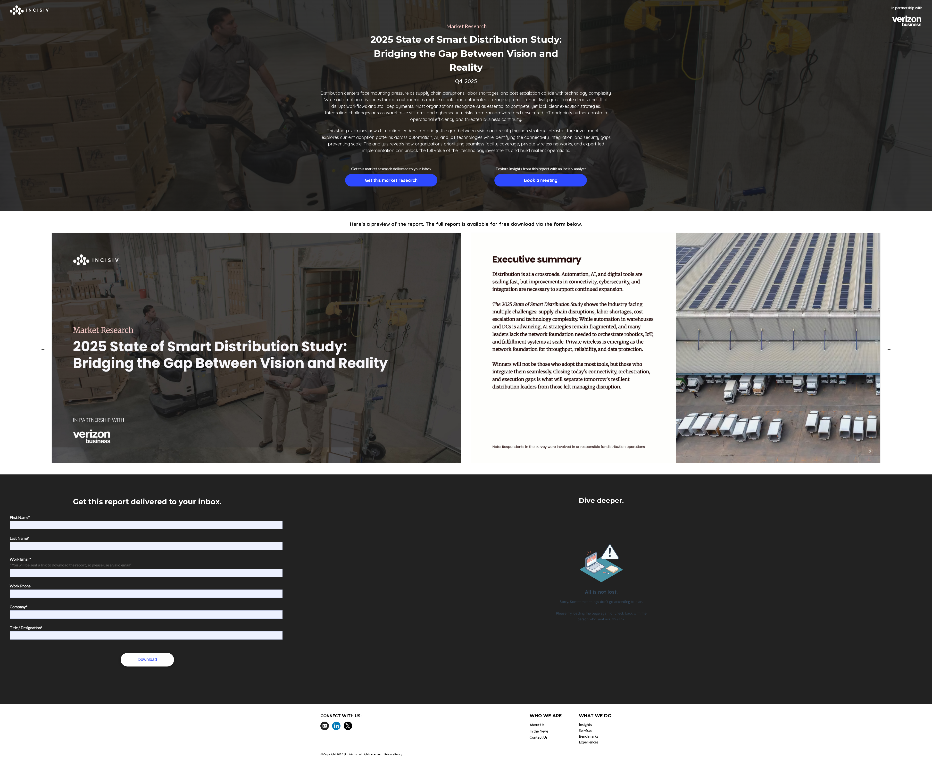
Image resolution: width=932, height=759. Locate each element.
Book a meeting (541, 180)
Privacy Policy (393, 754)
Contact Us (539, 737)
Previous (43, 348)
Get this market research (391, 180)
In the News (539, 731)
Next (889, 348)
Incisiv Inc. (351, 754)
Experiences (589, 742)
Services (585, 730)
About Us (537, 725)
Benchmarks (588, 736)
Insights (585, 724)
